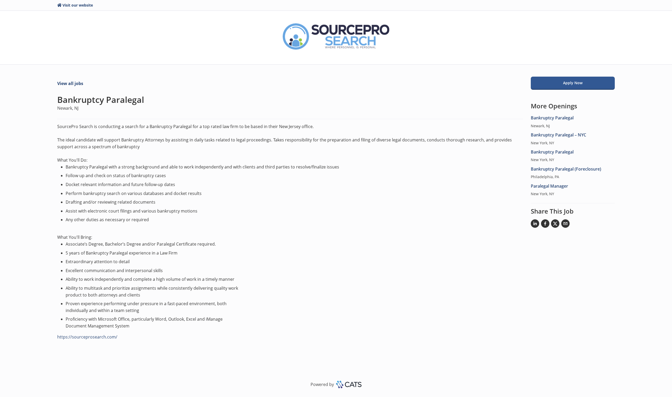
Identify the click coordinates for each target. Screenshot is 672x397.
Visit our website (77, 5)
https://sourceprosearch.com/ (87, 337)
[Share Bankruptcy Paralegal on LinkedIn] (535, 224)
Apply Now (572, 82)
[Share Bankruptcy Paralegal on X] (555, 224)
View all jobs (70, 83)
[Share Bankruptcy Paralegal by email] (565, 224)
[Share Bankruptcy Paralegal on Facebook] (545, 224)
